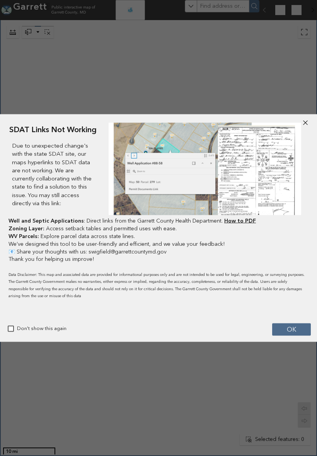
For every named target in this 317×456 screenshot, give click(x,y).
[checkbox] (11, 329)
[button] (305, 123)
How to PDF (240, 221)
